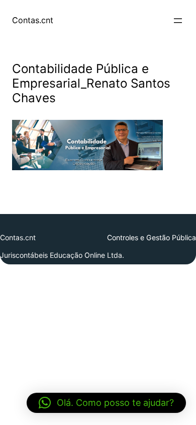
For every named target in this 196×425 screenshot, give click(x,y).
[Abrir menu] (178, 21)
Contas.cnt (32, 20)
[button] (106, 403)
